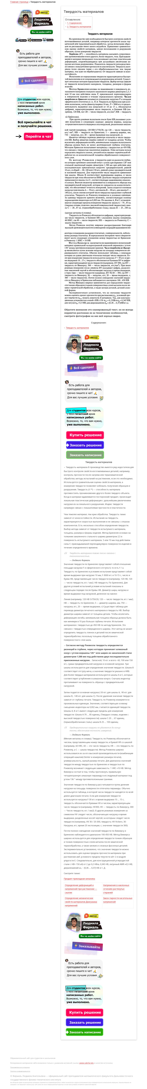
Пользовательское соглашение (20, 1067)
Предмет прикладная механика (79, 878)
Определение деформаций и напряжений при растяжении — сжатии (81, 889)
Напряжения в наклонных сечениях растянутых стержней (116, 889)
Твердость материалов (80, 26)
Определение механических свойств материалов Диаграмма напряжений (81, 902)
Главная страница (19, 1)
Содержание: (75, 23)
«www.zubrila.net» (86, 1063)
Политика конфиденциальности (20, 1071)
